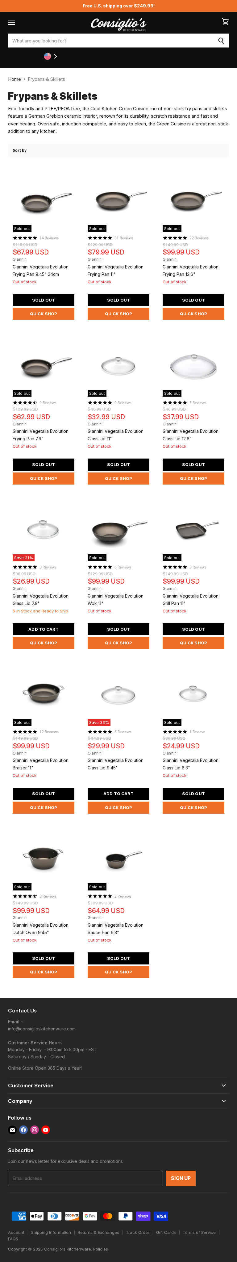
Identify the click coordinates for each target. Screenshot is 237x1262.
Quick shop (43, 313)
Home (14, 79)
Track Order (137, 1232)
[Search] (221, 40)
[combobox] (110, 40)
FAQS (13, 1238)
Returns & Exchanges (98, 1232)
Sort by (20, 150)
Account (16, 1232)
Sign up (181, 1178)
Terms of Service (199, 1232)
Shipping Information (51, 1232)
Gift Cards (166, 1232)
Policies (100, 1249)
